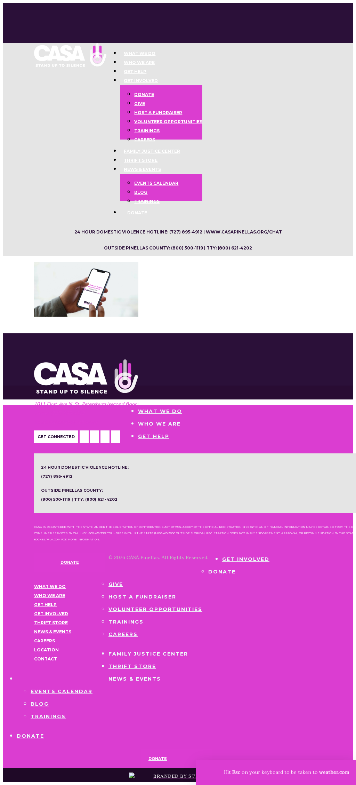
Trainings (126, 622)
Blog (40, 704)
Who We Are (159, 424)
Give (115, 584)
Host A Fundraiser (142, 597)
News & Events (134, 679)
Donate (222, 572)
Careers (123, 634)
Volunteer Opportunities (155, 609)
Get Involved (245, 559)
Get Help (153, 436)
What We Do (160, 411)
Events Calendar (61, 691)
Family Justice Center (148, 654)
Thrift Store (132, 666)
